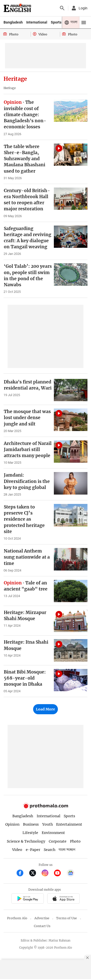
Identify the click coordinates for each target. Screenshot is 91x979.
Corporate (57, 841)
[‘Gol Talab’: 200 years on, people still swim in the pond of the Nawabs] (70, 274)
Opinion (12, 824)
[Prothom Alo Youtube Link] (59, 873)
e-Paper (33, 849)
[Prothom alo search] (62, 8)
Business (31, 824)
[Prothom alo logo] (45, 807)
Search (49, 849)
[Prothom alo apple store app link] (63, 899)
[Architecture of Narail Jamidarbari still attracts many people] (70, 451)
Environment (53, 832)
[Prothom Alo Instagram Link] (47, 873)
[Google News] (70, 873)
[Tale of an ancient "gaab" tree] (70, 591)
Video (17, 849)
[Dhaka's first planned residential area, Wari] (70, 390)
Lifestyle (30, 832)
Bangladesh (13, 22)
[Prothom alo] (17, 8)
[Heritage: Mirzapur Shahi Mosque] (70, 620)
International (36, 22)
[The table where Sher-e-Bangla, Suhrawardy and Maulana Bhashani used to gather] (70, 155)
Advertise (41, 918)
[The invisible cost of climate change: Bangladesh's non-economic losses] (70, 110)
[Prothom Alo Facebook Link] (22, 873)
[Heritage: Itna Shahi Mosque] (70, 650)
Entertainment (69, 824)
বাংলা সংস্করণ (67, 849)
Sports (56, 22)
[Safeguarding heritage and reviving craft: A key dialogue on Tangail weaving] (70, 237)
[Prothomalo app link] (27, 899)
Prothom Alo (17, 918)
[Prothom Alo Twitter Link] (35, 873)
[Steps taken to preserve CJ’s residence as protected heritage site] (70, 515)
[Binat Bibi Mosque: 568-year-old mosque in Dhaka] (70, 680)
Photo (75, 841)
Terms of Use (66, 918)
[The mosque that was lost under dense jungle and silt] (70, 420)
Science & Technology (26, 841)
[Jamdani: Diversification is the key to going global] (70, 483)
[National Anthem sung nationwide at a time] (70, 559)
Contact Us (42, 926)
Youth (47, 824)
